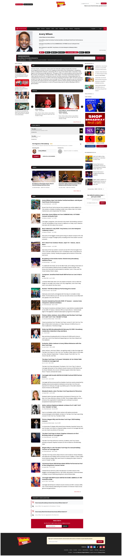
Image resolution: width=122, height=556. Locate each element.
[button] (105, 28)
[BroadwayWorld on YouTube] (104, 547)
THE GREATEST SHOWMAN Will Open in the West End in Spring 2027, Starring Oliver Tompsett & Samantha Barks (22, 109)
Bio (42, 52)
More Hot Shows (90, 146)
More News (77, 491)
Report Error (102, 550)
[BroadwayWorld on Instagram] (91, 547)
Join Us (79, 550)
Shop (66, 28)
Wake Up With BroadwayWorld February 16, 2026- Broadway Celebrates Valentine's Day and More (62, 330)
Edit (82, 52)
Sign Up (65, 526)
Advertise (66, 550)
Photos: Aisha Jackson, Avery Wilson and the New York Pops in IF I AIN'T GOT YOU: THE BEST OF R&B (45, 114)
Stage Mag (77, 28)
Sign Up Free (100, 58)
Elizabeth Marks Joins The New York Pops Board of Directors (62, 391)
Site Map (96, 550)
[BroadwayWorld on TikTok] (97, 547)
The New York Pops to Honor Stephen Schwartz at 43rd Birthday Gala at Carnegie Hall (60, 434)
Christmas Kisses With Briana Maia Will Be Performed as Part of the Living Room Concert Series (62, 464)
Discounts (101, 146)
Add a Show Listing (28, 4)
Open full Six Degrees (49, 156)
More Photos (76, 122)
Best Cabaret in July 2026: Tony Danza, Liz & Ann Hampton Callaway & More (58, 47)
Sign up (103, 203)
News (38, 28)
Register (93, 28)
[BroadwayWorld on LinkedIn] (94, 547)
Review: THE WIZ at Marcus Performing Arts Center (59, 289)
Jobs (56, 28)
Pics (48, 52)
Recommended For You (90, 152)
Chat (53, 28)
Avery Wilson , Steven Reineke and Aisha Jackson (68, 112)
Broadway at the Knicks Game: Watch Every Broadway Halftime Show (43, 184)
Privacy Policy (101, 552)
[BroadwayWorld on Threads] (100, 547)
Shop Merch (19, 4)
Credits (62, 52)
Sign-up (97, 3)
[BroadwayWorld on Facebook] (88, 547)
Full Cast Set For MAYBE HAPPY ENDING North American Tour (21, 97)
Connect (36, 156)
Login (100, 28)
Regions (91, 550)
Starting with (35, 148)
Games (71, 28)
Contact (75, 550)
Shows (42, 28)
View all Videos (88, 93)
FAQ (88, 52)
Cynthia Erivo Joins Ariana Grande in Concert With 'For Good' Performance (101, 67)
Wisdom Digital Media (83, 552)
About (70, 550)
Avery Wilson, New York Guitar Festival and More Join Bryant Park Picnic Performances (61, 40)
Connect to (60, 148)
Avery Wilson (39, 109)
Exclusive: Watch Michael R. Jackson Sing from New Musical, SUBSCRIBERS (101, 73)
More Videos (77, 191)
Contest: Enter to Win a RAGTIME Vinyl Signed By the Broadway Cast (21, 85)
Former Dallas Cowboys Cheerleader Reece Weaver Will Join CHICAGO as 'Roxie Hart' (21, 72)
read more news (102, 50)
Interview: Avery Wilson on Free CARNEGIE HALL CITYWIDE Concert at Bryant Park (59, 43)
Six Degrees (72, 52)
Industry (48, 28)
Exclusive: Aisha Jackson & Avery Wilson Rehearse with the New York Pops (70, 184)
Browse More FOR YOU (95, 189)
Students (61, 28)
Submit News (85, 550)
